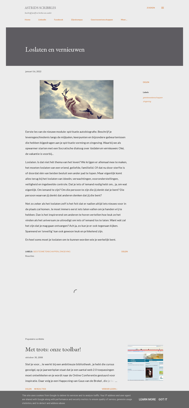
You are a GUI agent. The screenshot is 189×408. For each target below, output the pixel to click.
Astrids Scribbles (40, 8)
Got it (163, 399)
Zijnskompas (77, 19)
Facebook (58, 19)
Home (27, 19)
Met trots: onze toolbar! (53, 349)
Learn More (147, 399)
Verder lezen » (109, 389)
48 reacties (40, 389)
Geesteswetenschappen (102, 19)
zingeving (147, 101)
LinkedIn (42, 19)
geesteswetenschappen (153, 97)
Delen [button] (146, 82)
